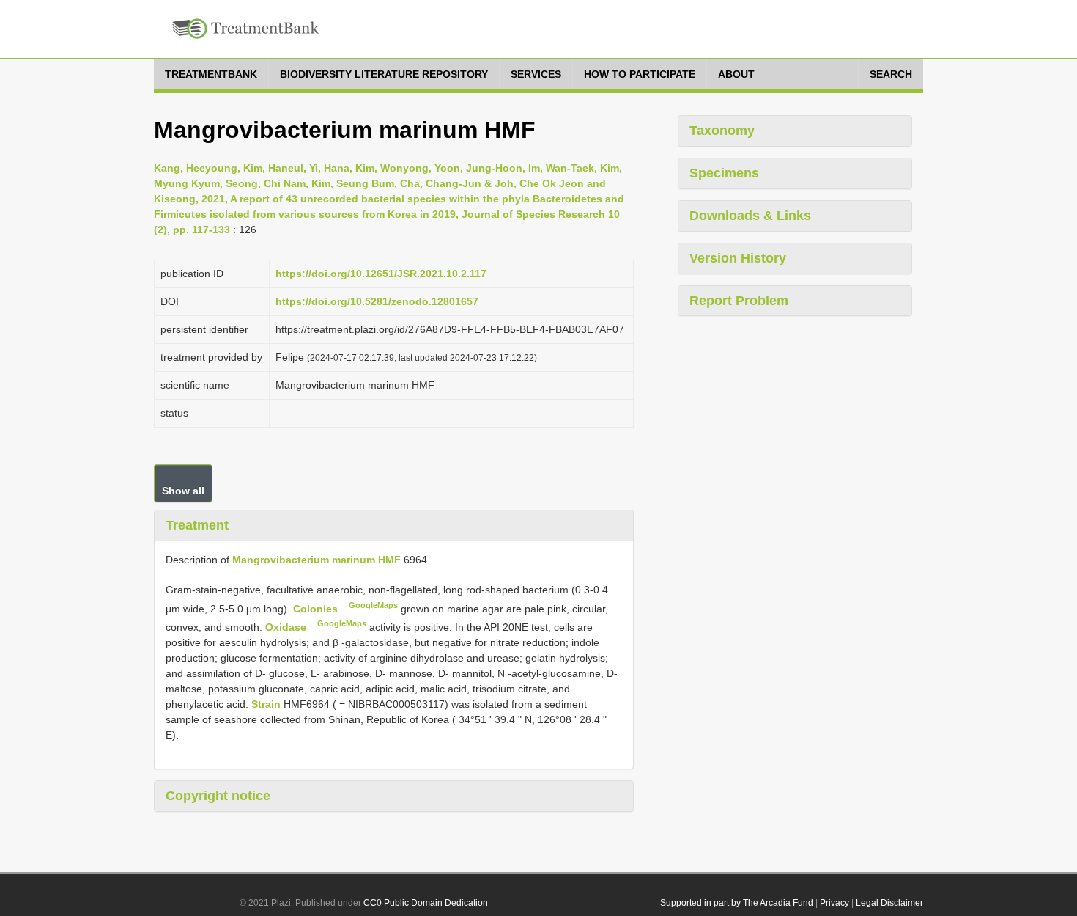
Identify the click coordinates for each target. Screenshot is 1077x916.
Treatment (197, 525)
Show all (183, 491)
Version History (737, 258)
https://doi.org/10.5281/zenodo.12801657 (376, 301)
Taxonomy (722, 130)
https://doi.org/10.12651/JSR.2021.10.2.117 (380, 273)
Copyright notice (218, 795)
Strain (266, 704)
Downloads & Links (750, 215)
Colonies (317, 608)
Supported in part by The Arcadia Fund (736, 903)
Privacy (834, 903)
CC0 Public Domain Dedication (425, 903)
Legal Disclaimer (889, 903)
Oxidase (287, 627)
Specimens (724, 173)
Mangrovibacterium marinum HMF (316, 559)
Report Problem (738, 300)
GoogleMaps (373, 605)
